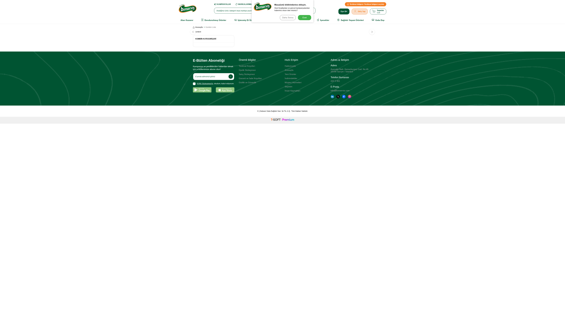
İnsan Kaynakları (292, 91)
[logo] (187, 8)
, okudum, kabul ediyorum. (215, 84)
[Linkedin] (332, 96)
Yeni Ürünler (290, 74)
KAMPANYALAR (224, 4)
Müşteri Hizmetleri (293, 82)
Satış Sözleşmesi (247, 74)
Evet (305, 17)
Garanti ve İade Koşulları (250, 78)
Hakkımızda (290, 66)
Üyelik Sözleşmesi (247, 70)
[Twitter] (338, 96)
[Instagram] (349, 96)
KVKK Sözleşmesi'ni (205, 84)
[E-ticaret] (282, 120)
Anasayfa (199, 27)
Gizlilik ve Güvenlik (247, 82)
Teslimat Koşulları (247, 66)
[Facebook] (344, 96)
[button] (193, 32)
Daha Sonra (287, 17)
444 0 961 (335, 81)
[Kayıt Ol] (231, 76)
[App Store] (225, 89)
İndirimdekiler (291, 78)
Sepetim (288, 86)
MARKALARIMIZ (245, 4)
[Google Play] (202, 89)
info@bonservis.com (340, 90)
